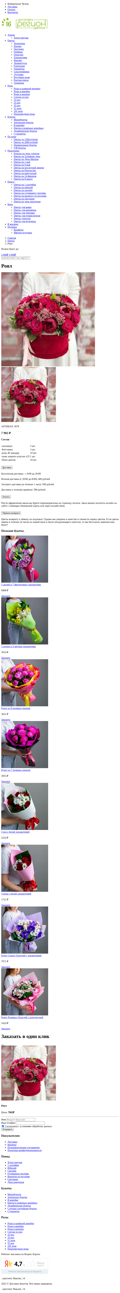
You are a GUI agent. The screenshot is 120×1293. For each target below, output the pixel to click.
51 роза (17, 108)
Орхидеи (18, 54)
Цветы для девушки (24, 213)
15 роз (17, 100)
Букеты (11, 116)
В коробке (19, 125)
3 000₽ (12, 254)
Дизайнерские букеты (25, 131)
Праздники (13, 150)
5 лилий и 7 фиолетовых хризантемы (21, 584)
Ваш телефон (8, 1122)
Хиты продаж (21, 37)
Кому (10, 204)
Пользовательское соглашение (24, 1147)
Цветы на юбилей (23, 187)
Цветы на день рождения (27, 201)
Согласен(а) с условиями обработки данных (28, 1126)
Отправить (7, 1129)
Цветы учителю (22, 218)
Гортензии (19, 66)
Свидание (13, 1179)
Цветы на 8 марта (23, 179)
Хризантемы (20, 57)
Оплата (11, 9)
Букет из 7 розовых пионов (15, 770)
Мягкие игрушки (23, 232)
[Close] (2, 1044)
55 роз (11, 1243)
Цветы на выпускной (25, 173)
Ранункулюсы (21, 80)
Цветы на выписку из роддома (30, 196)
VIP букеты (20, 148)
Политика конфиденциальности (25, 1150)
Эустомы (18, 74)
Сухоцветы (20, 133)
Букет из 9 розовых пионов (15, 708)
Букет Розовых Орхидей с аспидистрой (22, 1017)
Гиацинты (19, 68)
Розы (10, 85)
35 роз (17, 105)
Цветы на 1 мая (22, 162)
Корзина (12, 1144)
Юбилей (12, 1168)
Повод (11, 181)
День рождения (16, 1182)
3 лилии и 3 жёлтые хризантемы (18, 646)
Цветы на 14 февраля (25, 176)
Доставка (12, 6)
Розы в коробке (22, 91)
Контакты (13, 12)
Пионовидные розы (24, 114)
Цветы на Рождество (25, 170)
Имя (3, 1119)
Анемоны (19, 83)
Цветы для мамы (23, 207)
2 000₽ (4, 254)
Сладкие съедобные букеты (22, 1208)
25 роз (17, 102)
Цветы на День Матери (26, 159)
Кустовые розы (22, 77)
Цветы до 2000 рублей (26, 142)
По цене (12, 136)
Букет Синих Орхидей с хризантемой (21, 955)
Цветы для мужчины (25, 221)
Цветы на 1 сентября (25, 184)
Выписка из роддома (19, 1176)
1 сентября (13, 1165)
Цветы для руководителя (27, 215)
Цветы (11, 40)
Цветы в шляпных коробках (29, 128)
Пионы (17, 46)
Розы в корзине (22, 94)
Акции (11, 35)
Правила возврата (11, 513)
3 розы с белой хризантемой (16, 893)
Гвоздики (19, 49)
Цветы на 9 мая (22, 165)
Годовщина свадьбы (18, 1173)
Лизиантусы (20, 63)
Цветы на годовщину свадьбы (30, 193)
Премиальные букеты (25, 145)
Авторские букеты (23, 122)
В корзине (13, 224)
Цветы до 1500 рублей (26, 139)
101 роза (18, 111)
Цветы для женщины (25, 210)
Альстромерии (21, 71)
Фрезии (18, 60)
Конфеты (18, 229)
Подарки (12, 227)
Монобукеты (20, 119)
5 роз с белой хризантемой (15, 832)
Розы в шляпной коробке (27, 88)
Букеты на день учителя (26, 153)
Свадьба (12, 1171)
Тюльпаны (19, 43)
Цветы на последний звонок (29, 167)
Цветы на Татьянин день (27, 156)
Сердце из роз (21, 97)
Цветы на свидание (24, 198)
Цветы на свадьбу (23, 190)
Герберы (18, 52)
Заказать (5, 596)
